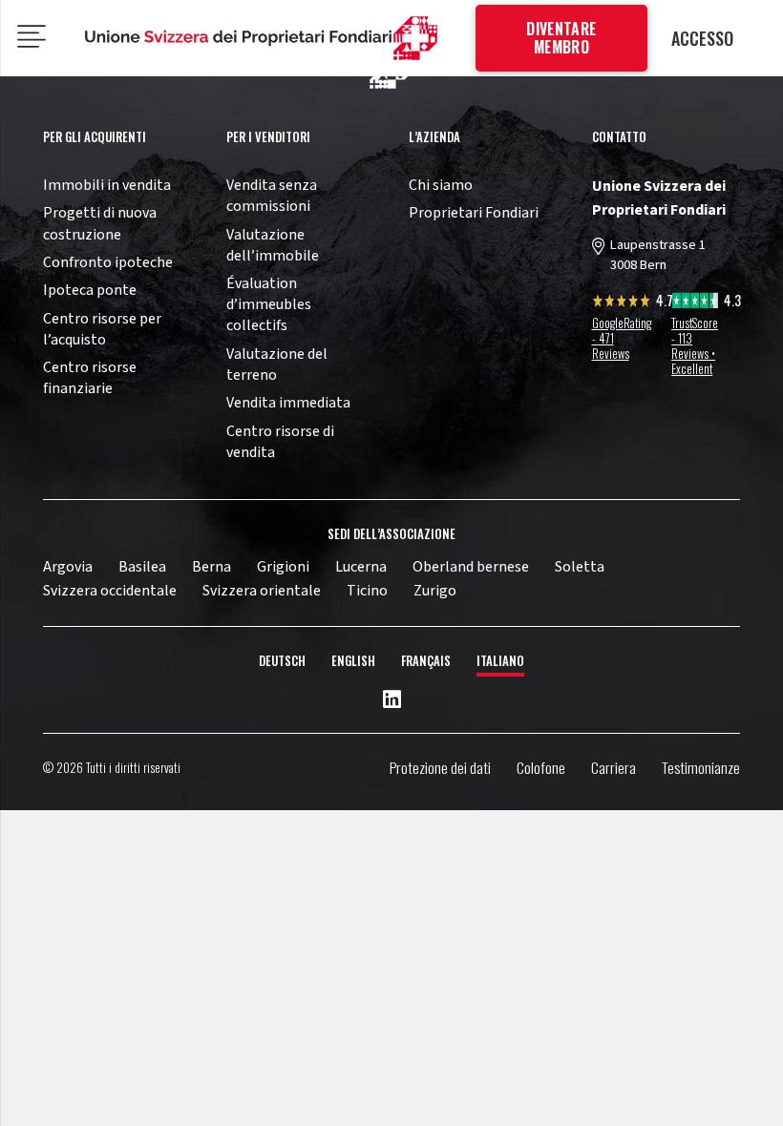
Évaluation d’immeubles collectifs (268, 304)
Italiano (500, 661)
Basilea (142, 566)
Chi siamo (441, 185)
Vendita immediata (288, 402)
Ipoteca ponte (90, 290)
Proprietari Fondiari (474, 212)
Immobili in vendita (107, 185)
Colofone (541, 767)
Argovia (68, 566)
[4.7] (621, 304)
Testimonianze (701, 767)
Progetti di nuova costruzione (100, 223)
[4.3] (695, 304)
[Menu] (32, 38)
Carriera (613, 767)
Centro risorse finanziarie (90, 378)
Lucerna (361, 566)
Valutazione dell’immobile (272, 245)
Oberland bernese (471, 566)
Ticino (367, 590)
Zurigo (434, 590)
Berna (211, 566)
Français (426, 661)
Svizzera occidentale (110, 590)
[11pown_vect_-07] (239, 38)
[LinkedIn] (392, 700)
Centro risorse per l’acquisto (102, 329)
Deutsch (282, 661)
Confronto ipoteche (108, 262)
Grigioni (283, 566)
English (353, 661)
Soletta (579, 566)
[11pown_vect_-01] (415, 38)
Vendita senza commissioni (271, 196)
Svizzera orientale (261, 590)
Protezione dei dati (440, 767)
